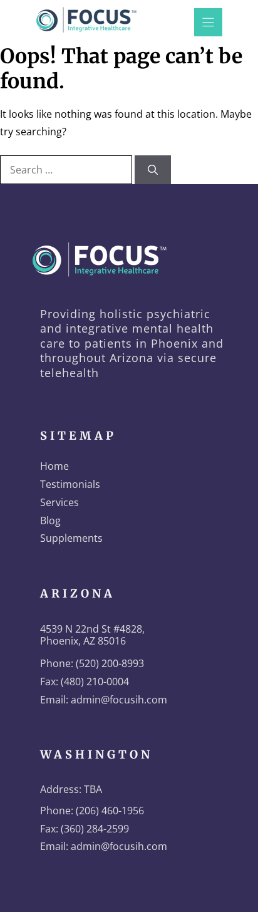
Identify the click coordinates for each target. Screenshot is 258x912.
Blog (50, 520)
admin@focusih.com (119, 700)
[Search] (153, 169)
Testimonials (70, 484)
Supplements (71, 538)
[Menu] (208, 22)
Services (59, 502)
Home (54, 466)
